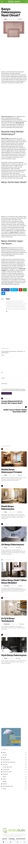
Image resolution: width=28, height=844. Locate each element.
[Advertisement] (14, 55)
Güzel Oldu (14, 2)
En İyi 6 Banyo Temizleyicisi (8, 619)
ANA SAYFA (4, 838)
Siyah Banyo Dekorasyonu (14, 655)
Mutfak (5, 783)
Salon (4, 788)
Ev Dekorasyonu (7, 767)
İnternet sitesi (4, 383)
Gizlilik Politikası (20, 838)
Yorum (3, 355)
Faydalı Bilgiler (7, 771)
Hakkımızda (12, 838)
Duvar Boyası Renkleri (9, 762)
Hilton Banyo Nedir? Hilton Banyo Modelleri (14, 581)
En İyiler (5, 764)
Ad (2, 372)
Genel (4, 776)
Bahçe (4, 752)
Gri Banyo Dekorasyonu (12, 544)
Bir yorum (22, 624)
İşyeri (4, 779)
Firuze (5, 19)
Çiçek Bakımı (6, 759)
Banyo (4, 757)
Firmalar (5, 774)
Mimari (4, 781)
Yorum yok (20, 19)
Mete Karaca (7, 624)
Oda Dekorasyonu (8, 786)
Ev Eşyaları (6, 769)
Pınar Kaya (6, 585)
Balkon (5, 754)
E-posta (3, 378)
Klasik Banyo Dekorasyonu (7, 507)
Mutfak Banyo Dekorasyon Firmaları (11, 470)
